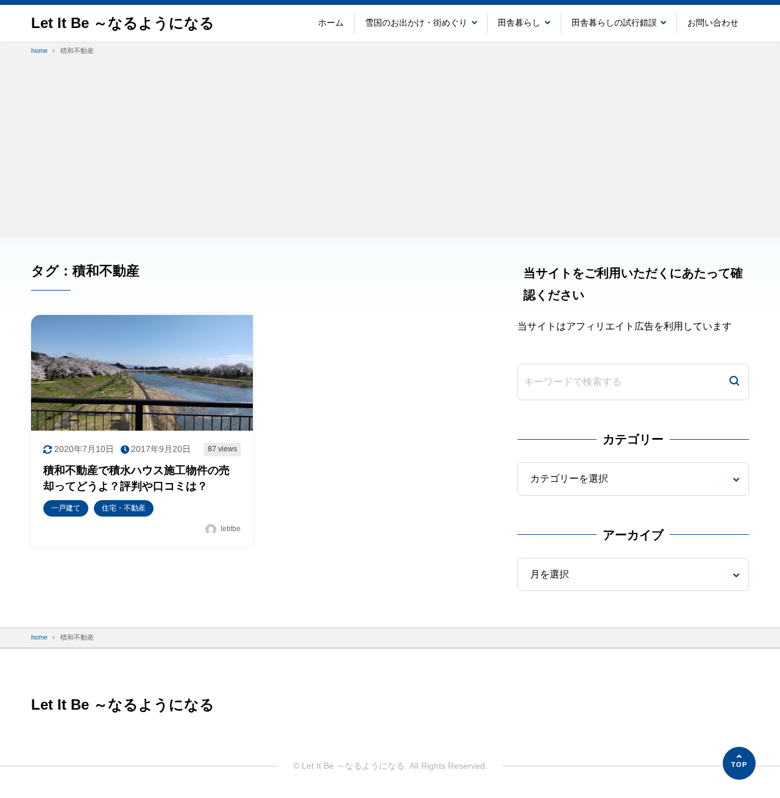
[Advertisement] (390, 152)
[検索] (734, 382)
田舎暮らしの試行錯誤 (614, 22)
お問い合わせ (713, 22)
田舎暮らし (519, 22)
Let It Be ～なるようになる (122, 23)
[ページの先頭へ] (739, 763)
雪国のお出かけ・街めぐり (416, 22)
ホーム (331, 22)
